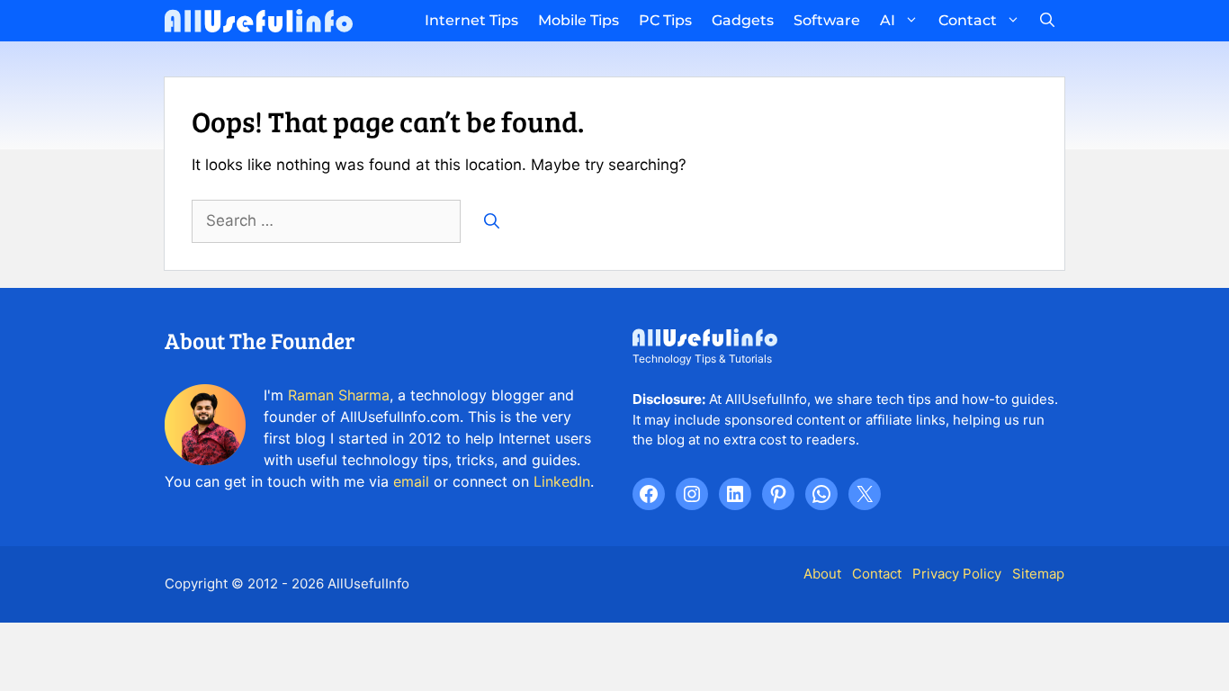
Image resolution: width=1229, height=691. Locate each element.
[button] (1047, 20)
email (411, 481)
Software (827, 20)
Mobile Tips (578, 20)
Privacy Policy (956, 573)
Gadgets (743, 20)
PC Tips (665, 20)
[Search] (491, 221)
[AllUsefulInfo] (259, 20)
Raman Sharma (339, 395)
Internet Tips (471, 20)
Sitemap (1038, 573)
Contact (967, 20)
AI (887, 20)
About (822, 573)
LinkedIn (562, 481)
